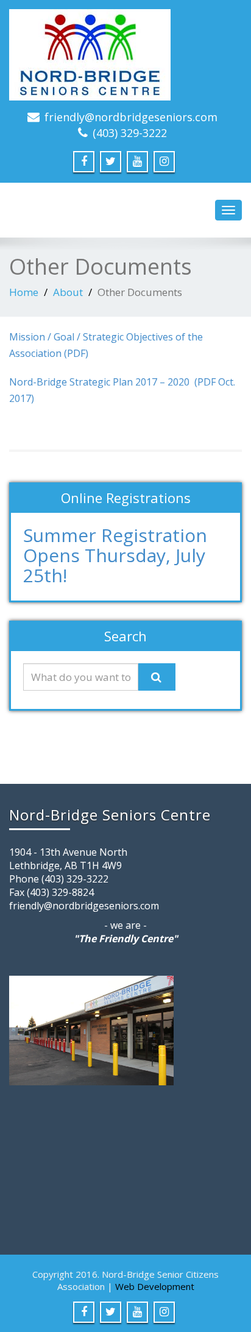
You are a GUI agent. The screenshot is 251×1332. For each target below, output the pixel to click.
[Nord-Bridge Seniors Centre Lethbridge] (125, 54)
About (68, 292)
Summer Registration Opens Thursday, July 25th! (115, 555)
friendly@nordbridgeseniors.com (130, 117)
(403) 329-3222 (130, 132)
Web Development (154, 1286)
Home (23, 292)
